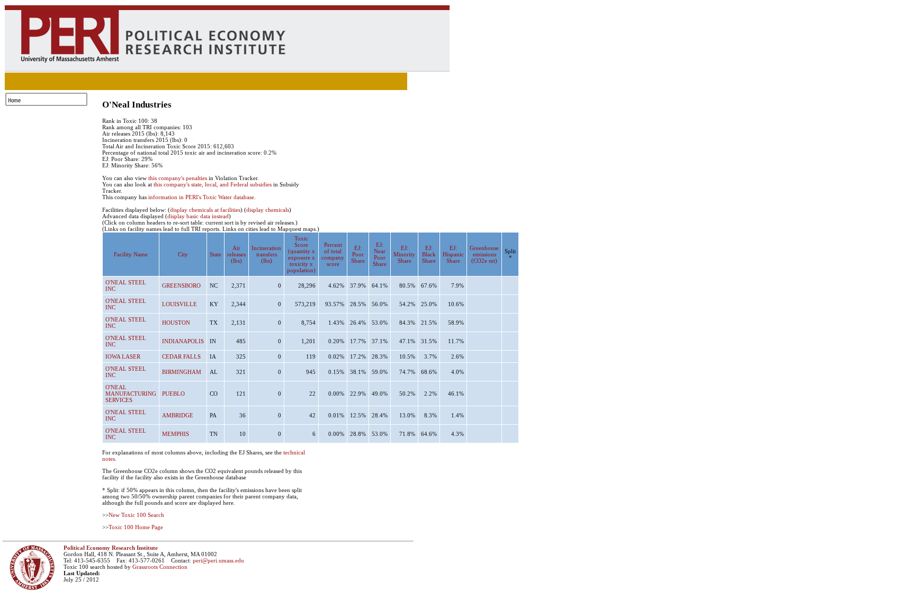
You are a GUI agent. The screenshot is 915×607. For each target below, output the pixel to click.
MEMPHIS (175, 434)
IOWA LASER (122, 356)
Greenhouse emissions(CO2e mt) (484, 254)
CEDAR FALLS (181, 356)
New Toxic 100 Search (136, 515)
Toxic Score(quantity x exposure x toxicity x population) (301, 254)
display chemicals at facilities (205, 210)
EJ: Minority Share (404, 254)
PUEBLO (173, 393)
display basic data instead (198, 216)
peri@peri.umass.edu (218, 560)
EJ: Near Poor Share (380, 254)
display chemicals (267, 210)
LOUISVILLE (179, 304)
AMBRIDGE (177, 415)
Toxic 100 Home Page (136, 527)
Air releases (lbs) (236, 254)
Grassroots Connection (159, 567)
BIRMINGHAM (181, 372)
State (215, 254)
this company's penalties (177, 178)
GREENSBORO (181, 285)
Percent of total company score (332, 254)
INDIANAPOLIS (183, 341)
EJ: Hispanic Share (453, 254)
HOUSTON (176, 322)
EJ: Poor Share (358, 254)
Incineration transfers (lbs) (266, 254)
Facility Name (131, 254)
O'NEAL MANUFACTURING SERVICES (130, 393)
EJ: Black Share (429, 254)
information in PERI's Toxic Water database (201, 197)
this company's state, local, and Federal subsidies (213, 184)
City (183, 254)
